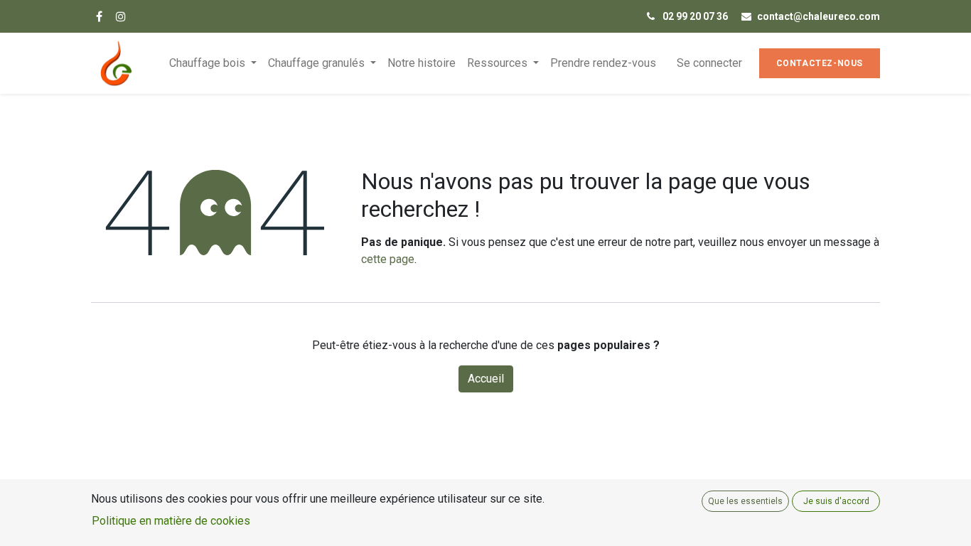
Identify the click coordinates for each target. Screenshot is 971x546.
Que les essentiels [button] (745, 501)
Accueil (486, 378)
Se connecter (709, 63)
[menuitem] (421, 63)
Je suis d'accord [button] (836, 501)
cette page (387, 259)
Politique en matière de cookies (171, 521)
